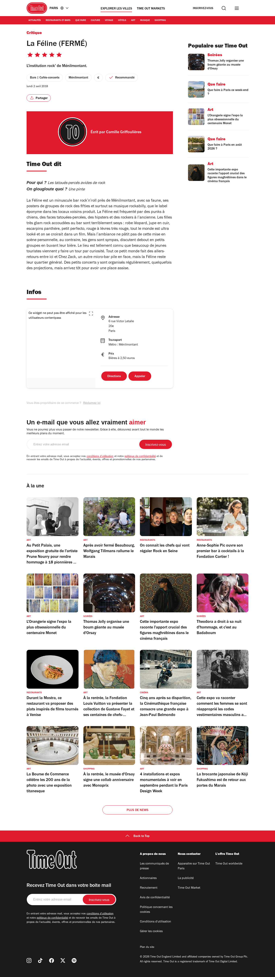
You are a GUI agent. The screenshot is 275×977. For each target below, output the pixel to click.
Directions (114, 376)
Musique (145, 20)
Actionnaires (148, 878)
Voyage (109, 20)
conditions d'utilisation (100, 456)
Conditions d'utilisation (155, 921)
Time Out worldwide (228, 864)
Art (133, 20)
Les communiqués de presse (154, 866)
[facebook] (51, 960)
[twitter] (62, 960)
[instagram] (29, 960)
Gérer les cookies (151, 931)
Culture (95, 20)
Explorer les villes (116, 8)
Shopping (160, 20)
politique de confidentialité (140, 456)
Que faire (80, 20)
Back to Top (141, 836)
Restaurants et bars (58, 20)
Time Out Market (189, 888)
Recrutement (148, 888)
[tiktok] (40, 960)
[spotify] (74, 960)
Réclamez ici (91, 403)
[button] (91, 314)
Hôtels (122, 20)
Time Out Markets (151, 8)
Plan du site (147, 947)
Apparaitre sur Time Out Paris (194, 866)
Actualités (34, 20)
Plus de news (137, 810)
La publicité (186, 878)
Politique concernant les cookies (156, 910)
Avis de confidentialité (155, 897)
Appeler (139, 376)
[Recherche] (223, 8)
